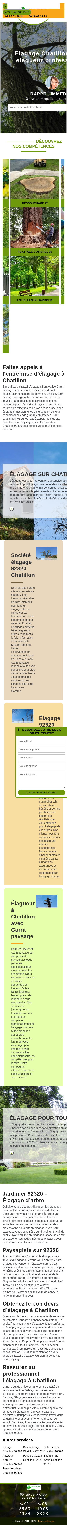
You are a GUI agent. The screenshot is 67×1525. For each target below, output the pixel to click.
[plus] (18, 730)
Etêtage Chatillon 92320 (12, 1449)
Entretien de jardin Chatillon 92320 (52, 1460)
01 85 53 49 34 (14, 16)
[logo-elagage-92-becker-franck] (34, 1485)
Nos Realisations (17, 12)
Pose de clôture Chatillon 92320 (12, 1470)
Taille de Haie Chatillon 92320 (53, 1449)
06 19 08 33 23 (38, 16)
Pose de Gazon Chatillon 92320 (32, 1457)
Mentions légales (46, 1521)
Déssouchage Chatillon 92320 (32, 1449)
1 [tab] (11, 508)
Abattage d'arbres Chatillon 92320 (12, 1460)
